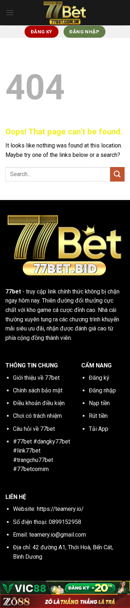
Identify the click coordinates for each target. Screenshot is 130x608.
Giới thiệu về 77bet (36, 377)
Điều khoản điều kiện (39, 403)
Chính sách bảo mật (37, 390)
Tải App (98, 428)
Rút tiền (98, 415)
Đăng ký (99, 377)
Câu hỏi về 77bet (34, 428)
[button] (9, 12)
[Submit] (117, 174)
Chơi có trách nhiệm (37, 415)
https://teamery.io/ (60, 508)
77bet (13, 291)
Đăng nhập (102, 390)
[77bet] (65, 12)
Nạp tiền (99, 403)
